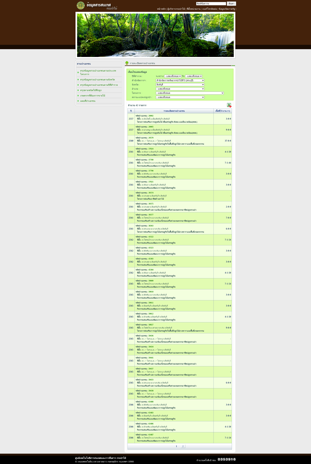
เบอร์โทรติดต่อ (209, 9)
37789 (151, 160)
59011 (151, 303)
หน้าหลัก (161, 9)
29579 (151, 138)
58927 (151, 325)
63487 (151, 435)
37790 (151, 171)
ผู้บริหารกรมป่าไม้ (176, 9)
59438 (151, 391)
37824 (151, 149)
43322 (151, 237)
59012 (151, 314)
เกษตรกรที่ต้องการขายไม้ (92, 95)
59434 (151, 347)
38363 (151, 226)
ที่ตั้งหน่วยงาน (194, 9)
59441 (151, 358)
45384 (151, 270)
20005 (151, 127)
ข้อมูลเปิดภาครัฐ (227, 9)
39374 (151, 193)
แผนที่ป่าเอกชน (87, 101)
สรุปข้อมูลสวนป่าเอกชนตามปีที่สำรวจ (99, 85)
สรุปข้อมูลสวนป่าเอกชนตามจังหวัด (97, 79)
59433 (151, 380)
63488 (151, 402)
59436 (151, 336)
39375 (151, 204)
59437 (151, 369)
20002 (151, 116)
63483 (151, 413)
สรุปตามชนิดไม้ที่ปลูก (91, 90)
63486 (151, 424)
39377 (151, 215)
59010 (151, 292)
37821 (151, 182)
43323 (151, 248)
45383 (151, 259)
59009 (151, 281)
